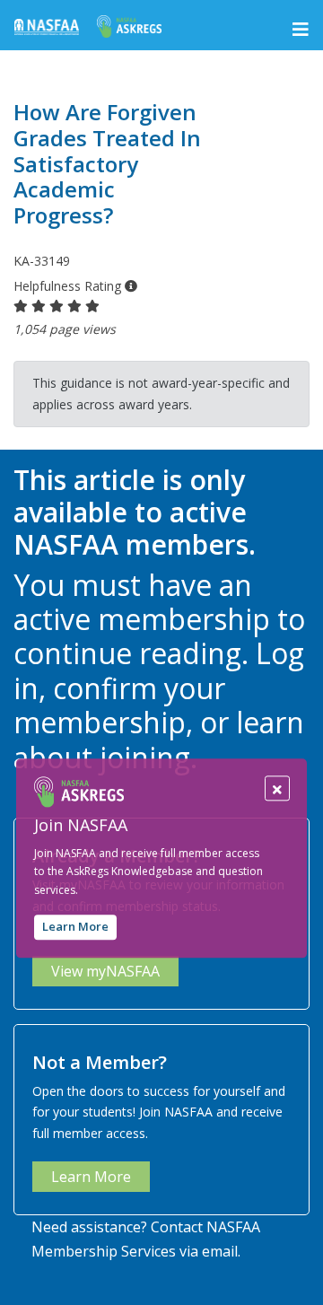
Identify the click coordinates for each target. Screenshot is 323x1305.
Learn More (75, 927)
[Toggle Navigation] (300, 30)
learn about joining (158, 739)
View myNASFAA (105, 971)
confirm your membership (119, 705)
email (220, 1251)
